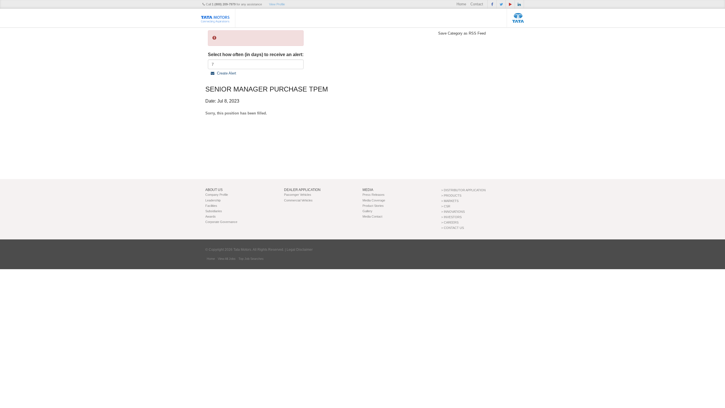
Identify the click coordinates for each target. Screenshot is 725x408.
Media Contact (372, 216)
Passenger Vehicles (297, 194)
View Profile (277, 4)
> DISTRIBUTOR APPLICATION (463, 190)
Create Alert (226, 73)
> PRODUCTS (451, 195)
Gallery (367, 211)
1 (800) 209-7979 (224, 4)
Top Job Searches (251, 258)
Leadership (213, 200)
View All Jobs (227, 258)
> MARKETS (450, 201)
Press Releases (373, 194)
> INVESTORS (451, 217)
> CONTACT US (452, 228)
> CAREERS (450, 222)
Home (461, 4)
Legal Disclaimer (300, 250)
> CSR (445, 206)
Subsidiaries (213, 211)
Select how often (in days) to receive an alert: (256, 54)
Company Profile (216, 194)
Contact (476, 4)
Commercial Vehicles (298, 200)
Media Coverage (373, 200)
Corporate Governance (221, 222)
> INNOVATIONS (453, 211)
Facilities (211, 205)
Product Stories (373, 205)
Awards (210, 216)
